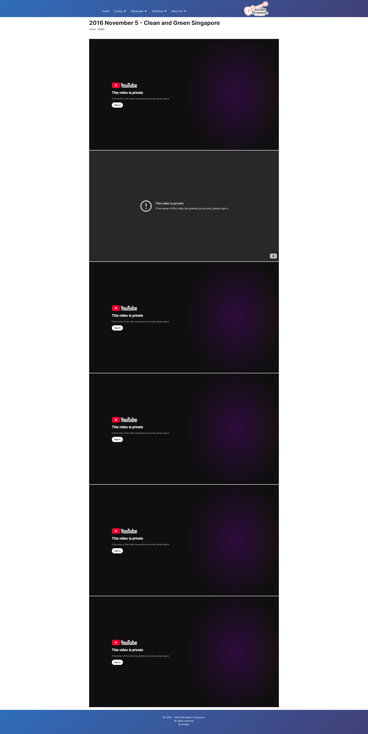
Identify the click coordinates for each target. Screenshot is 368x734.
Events (118, 11)
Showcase (137, 11)
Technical (157, 11)
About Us (177, 11)
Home (105, 11)
